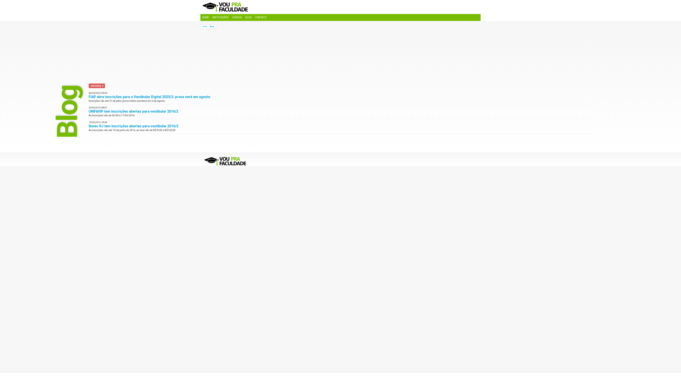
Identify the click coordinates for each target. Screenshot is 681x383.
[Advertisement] (306, 53)
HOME (205, 17)
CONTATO (261, 17)
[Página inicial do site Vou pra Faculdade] (340, 7)
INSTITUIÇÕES (221, 17)
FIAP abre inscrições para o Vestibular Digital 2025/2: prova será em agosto (149, 97)
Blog (212, 26)
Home (204, 26)
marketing (95, 86)
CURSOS (237, 17)
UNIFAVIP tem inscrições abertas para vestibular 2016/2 (133, 111)
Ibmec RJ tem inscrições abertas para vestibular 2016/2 (133, 126)
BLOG (248, 17)
